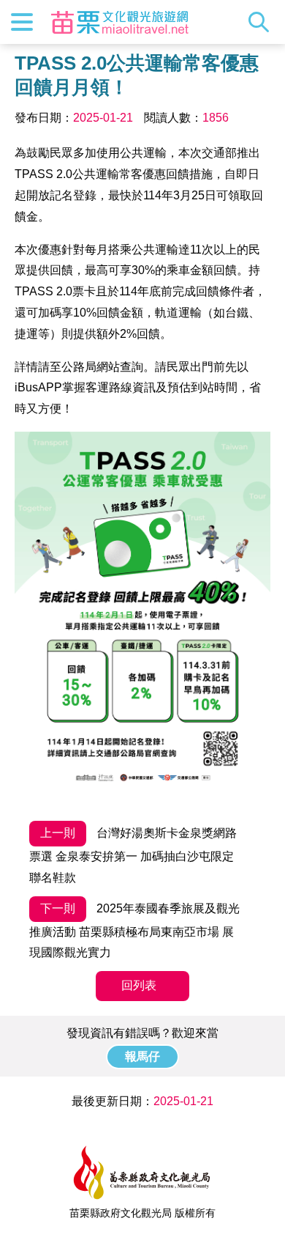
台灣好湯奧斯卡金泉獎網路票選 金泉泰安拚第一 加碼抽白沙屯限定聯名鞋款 (133, 855)
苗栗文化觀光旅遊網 (120, 22)
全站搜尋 (262, 22)
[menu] (22, 22)
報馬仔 (142, 1056)
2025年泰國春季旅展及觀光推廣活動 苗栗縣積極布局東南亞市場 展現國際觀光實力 (134, 930)
